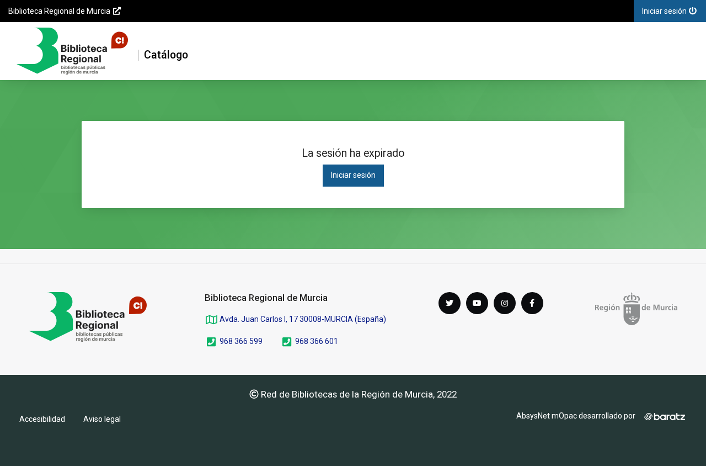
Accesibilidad (42, 419)
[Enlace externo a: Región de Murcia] (636, 309)
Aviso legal (102, 419)
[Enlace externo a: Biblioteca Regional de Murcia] (87, 317)
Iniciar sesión (353, 175)
